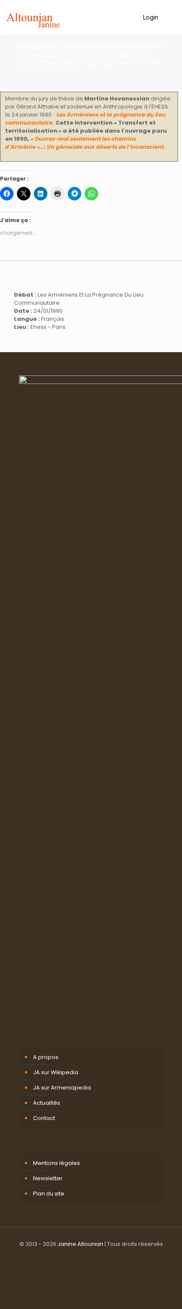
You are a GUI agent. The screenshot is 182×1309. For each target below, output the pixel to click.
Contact (44, 1118)
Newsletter (48, 1178)
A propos (45, 1057)
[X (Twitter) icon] (91, 1279)
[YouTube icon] (100, 1279)
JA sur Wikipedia (55, 1072)
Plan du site (48, 1193)
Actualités (46, 1103)
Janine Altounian (80, 1244)
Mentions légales (56, 1163)
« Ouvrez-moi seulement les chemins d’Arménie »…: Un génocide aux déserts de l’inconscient (84, 143)
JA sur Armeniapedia (62, 1088)
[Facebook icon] (82, 1279)
